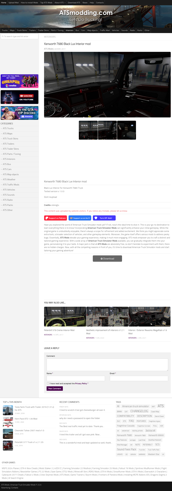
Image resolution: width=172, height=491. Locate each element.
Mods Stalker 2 (46, 468)
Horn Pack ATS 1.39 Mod (26, 418)
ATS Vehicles (9, 189)
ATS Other (8, 210)
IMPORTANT (125, 431)
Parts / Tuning (57, 30)
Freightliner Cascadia (125, 426)
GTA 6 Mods (106, 471)
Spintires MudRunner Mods (147, 468)
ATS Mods (64, 474)
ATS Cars (7, 169)
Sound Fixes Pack (126, 449)
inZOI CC (58, 468)
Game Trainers (77, 474)
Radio (132, 30)
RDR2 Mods (94, 471)
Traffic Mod (105, 30)
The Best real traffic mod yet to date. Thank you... (81, 426)
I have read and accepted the (69, 383)
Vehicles (115, 30)
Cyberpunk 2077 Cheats (13, 474)
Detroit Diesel (159, 416)
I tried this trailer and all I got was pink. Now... (80, 434)
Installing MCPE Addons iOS (136, 474)
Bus (77, 30)
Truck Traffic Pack (153, 450)
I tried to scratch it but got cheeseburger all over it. (82, 410)
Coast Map (155, 412)
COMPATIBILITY (125, 416)
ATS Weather (9, 179)
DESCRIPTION (144, 415)
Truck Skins (22, 30)
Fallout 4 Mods (32, 474)
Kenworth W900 (156, 435)
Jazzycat (150, 430)
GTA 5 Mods (137, 471)
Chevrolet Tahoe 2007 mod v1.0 (29, 430)
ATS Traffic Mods (11, 184)
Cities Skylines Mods (49, 474)
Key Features (122, 440)
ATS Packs (8, 205)
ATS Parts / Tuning (12, 154)
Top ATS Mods (46, 2)
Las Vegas (132, 440)
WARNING (142, 454)
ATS (161, 406)
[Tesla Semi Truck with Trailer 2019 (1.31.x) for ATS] (8, 410)
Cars (83, 30)
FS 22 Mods (44, 471)
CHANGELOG (139, 411)
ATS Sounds (8, 194)
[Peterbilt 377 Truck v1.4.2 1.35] (8, 446)
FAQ (131, 420)
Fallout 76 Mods (126, 468)
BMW (119, 411)
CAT (126, 412)
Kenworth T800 (140, 435)
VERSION (133, 454)
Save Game (56, 471)
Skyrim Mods (91, 474)
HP (118, 431)
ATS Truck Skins (10, 138)
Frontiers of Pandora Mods (111, 474)
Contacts (100, 2)
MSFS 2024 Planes (10, 468)
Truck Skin (142, 450)
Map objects (92, 30)
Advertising (5, 488)
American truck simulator (135, 406)
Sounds (124, 30)
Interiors (69, 30)
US (126, 454)
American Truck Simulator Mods (22, 485)
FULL (155, 426)
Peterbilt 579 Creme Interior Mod (59, 330)
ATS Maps (7, 133)
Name (50, 373)
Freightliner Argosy (154, 421)
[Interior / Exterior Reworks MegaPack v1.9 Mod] (149, 317)
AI (118, 406)
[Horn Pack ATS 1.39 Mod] (8, 422)
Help (92, 2)
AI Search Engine (15, 478)
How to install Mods (29, 2)
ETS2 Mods (68, 471)
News (85, 2)
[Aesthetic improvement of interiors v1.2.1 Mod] (107, 317)
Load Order (142, 440)
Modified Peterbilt (154, 440)
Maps (12, 30)
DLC (118, 421)
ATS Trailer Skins (11, 148)
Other (147, 30)
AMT (153, 407)
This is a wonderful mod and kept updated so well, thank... (85, 442)
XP (163, 454)
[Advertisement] (107, 160)
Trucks (5, 30)
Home (3, 2)
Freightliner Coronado (143, 426)
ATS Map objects (11, 174)
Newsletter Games (28, 471)
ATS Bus (7, 164)
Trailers (32, 30)
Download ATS (74, 2)
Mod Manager (122, 445)
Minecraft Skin (80, 471)
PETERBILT (147, 444)
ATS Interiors (9, 159)
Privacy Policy (81, 383)
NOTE (137, 445)
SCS (157, 444)
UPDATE (120, 454)
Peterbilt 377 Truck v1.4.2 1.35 (29, 442)
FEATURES (141, 421)
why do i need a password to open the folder (79, 418)
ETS (124, 421)
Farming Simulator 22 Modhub (77, 468)
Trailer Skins (43, 30)
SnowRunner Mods (122, 471)
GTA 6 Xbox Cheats (29, 468)
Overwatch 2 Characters (155, 471)
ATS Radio (8, 200)
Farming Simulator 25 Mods (104, 468)
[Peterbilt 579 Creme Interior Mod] (65, 317)
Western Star (153, 454)
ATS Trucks (8, 128)
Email (113, 373)
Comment (51, 356)
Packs (139, 30)
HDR (161, 426)
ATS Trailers (8, 143)
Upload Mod (14, 2)
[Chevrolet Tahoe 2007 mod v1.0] (8, 434)
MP (131, 445)
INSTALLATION (137, 431)
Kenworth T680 (124, 435)
